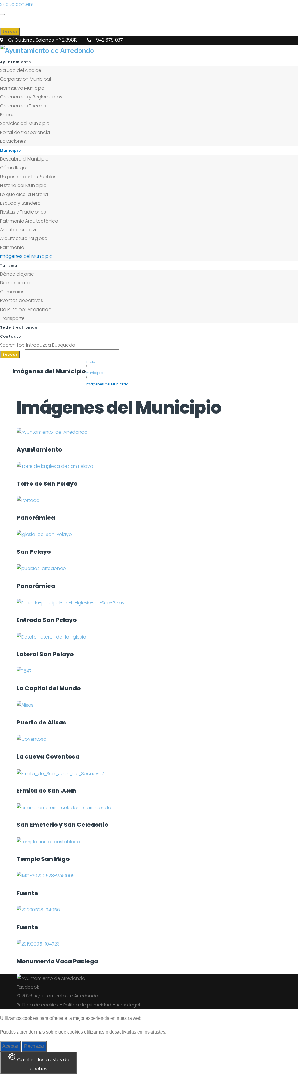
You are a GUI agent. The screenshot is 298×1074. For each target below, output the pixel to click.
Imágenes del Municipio (26, 256)
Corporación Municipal (25, 79)
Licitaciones (13, 141)
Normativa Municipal (22, 88)
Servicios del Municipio (24, 123)
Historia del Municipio (23, 185)
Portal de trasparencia (25, 132)
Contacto (10, 336)
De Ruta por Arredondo (26, 309)
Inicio (90, 361)
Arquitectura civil (18, 229)
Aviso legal (128, 1004)
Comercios (12, 291)
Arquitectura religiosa (23, 238)
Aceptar (10, 1046)
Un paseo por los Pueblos (28, 176)
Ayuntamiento (15, 61)
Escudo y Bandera (20, 203)
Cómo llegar (13, 167)
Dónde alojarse (17, 274)
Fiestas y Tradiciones (23, 212)
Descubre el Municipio (24, 159)
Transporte (12, 318)
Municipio (10, 150)
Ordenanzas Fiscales (23, 106)
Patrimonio (12, 247)
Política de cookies (37, 1004)
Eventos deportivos (21, 300)
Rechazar (34, 1046)
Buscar (9, 31)
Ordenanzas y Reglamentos (31, 97)
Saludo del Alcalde (20, 70)
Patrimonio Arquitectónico (29, 221)
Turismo (8, 265)
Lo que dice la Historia (24, 194)
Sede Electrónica (19, 327)
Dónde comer (15, 282)
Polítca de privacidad (87, 1004)
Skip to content (17, 4)
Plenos (7, 114)
